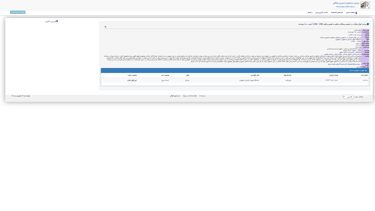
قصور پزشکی (347, 54)
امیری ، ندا (308, 24)
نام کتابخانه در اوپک (190, 96)
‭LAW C (351, 35)
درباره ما (202, 96)
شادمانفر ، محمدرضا (354, 52)
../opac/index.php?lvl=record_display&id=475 (344, 64)
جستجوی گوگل (175, 96)
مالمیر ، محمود (356, 51)
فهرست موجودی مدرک (356, 70)
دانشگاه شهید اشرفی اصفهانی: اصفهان (348, 39)
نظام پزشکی (338, 54)
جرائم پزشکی (356, 54)
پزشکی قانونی (328, 54)
